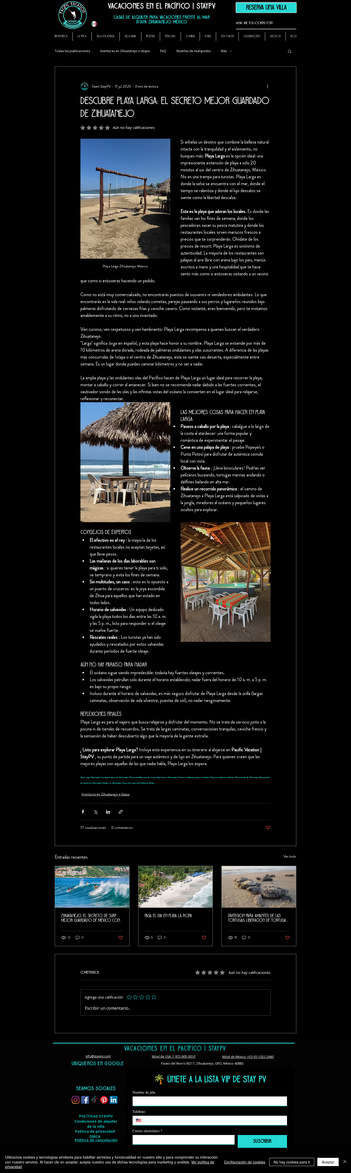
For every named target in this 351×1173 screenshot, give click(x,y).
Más (224, 51)
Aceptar (328, 1162)
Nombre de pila (144, 1092)
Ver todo (289, 856)
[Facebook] (85, 1100)
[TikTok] (94, 1100)
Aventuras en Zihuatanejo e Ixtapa (125, 51)
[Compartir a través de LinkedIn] (108, 811)
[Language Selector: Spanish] (97, 24)
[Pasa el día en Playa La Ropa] (175, 887)
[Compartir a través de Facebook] (82, 811)
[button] (289, 51)
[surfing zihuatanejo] (92, 887)
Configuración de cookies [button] (244, 1162)
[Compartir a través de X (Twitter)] (95, 811)
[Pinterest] (104, 1100)
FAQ (163, 51)
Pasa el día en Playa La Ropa (168, 916)
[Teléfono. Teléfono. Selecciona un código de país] (140, 1120)
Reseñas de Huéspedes (194, 51)
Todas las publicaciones (72, 51)
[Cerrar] (345, 1162)
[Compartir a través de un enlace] (120, 811)
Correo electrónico (147, 1131)
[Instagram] (75, 1100)
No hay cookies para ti (292, 1162)
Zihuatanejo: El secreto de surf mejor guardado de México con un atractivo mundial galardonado (90, 918)
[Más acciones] (267, 86)
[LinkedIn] (113, 1100)
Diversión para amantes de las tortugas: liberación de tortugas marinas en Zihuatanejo (258, 918)
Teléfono (139, 1111)
